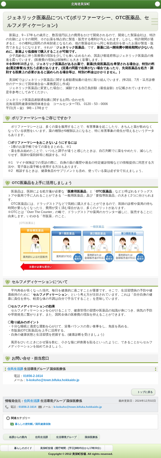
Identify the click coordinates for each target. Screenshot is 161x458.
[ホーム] (3, 3)
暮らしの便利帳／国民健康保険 (33, 423)
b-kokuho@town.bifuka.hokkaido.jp (52, 380)
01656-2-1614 (33, 376)
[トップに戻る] (109, 448)
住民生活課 (15, 369)
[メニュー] (157, 3)
